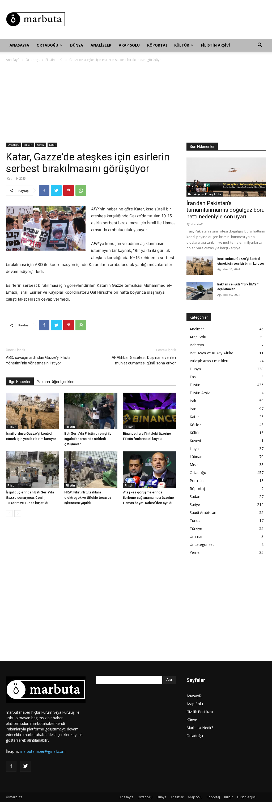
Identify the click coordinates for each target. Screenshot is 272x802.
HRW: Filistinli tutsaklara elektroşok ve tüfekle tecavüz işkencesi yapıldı (88, 497)
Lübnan (196, 456)
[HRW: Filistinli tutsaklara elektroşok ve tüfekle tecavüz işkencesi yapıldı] (90, 469)
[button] (259, 45)
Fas (193, 376)
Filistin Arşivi (215, 45)
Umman (196, 536)
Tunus (195, 520)
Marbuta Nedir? (199, 727)
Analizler (101, 45)
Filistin (50, 59)
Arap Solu (129, 45)
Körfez (41, 145)
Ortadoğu (47, 45)
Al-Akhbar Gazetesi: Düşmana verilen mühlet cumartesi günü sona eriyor (144, 360)
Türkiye (196, 528)
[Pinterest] (68, 190)
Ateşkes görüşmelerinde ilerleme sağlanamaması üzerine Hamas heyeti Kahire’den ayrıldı (148, 497)
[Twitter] (56, 190)
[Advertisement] (169, 19)
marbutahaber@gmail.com (43, 751)
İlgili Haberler (20, 382)
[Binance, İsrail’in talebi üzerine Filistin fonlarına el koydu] (149, 411)
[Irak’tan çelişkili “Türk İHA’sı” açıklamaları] (199, 291)
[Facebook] (44, 190)
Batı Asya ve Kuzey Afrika (205, 194)
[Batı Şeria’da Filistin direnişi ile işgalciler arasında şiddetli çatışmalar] (90, 411)
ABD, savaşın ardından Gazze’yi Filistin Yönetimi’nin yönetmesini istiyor (38, 360)
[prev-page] (9, 513)
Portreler (197, 480)
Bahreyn (197, 344)
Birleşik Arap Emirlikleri (209, 360)
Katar (52, 145)
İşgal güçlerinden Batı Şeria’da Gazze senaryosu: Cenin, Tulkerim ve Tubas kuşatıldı (30, 497)
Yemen (196, 552)
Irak (193, 400)
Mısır (194, 464)
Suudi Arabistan (203, 512)
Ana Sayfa (13, 59)
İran (193, 408)
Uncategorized (202, 544)
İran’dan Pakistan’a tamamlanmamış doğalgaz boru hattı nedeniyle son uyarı (225, 210)
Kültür (181, 45)
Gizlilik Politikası (199, 711)
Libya (194, 448)
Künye (191, 719)
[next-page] (17, 513)
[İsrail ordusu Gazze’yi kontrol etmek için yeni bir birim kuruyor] (32, 411)
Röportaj (157, 45)
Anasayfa (19, 45)
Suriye (195, 504)
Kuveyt (195, 440)
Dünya (76, 45)
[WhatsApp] (80, 190)
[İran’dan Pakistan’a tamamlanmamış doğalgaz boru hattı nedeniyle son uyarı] (226, 177)
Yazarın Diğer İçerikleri (55, 382)
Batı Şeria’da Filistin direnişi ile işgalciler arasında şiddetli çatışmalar (88, 438)
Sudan (195, 496)
